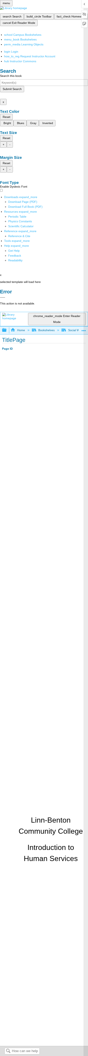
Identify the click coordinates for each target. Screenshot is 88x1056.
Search (8, 1051)
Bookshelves (46, 330)
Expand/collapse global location (83, 329)
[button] (14, 255)
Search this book (11, 75)
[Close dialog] (2, 297)
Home (21, 330)
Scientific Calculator (21, 226)
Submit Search (12, 89)
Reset (6, 117)
